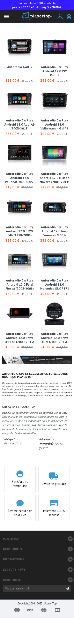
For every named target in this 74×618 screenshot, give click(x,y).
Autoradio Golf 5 (19, 67)
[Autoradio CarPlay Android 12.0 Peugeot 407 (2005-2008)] (19, 153)
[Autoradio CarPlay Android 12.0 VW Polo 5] (54, 46)
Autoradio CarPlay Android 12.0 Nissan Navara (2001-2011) (54, 178)
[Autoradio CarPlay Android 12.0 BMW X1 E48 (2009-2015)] (19, 313)
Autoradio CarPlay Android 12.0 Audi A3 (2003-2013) (19, 124)
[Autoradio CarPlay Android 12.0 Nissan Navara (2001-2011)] (54, 153)
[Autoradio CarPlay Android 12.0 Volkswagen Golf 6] (54, 100)
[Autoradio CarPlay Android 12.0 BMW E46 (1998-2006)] (19, 206)
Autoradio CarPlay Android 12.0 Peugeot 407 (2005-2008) (19, 180)
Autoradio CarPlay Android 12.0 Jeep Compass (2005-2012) (54, 233)
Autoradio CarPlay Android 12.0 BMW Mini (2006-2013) (54, 338)
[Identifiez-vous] (60, 16)
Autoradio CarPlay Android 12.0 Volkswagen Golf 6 (54, 124)
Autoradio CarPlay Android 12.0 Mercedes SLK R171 (54, 284)
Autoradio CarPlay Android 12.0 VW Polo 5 (54, 71)
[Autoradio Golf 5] (19, 46)
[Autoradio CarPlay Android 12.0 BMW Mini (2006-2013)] (54, 313)
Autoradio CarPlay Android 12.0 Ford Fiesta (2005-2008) (20, 284)
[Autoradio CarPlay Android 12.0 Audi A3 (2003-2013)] (19, 100)
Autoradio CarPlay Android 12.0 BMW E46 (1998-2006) (19, 231)
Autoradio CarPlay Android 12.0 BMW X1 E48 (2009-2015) (19, 338)
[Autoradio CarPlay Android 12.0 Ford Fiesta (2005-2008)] (19, 260)
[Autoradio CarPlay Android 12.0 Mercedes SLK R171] (54, 260)
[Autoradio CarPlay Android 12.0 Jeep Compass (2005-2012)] (54, 206)
